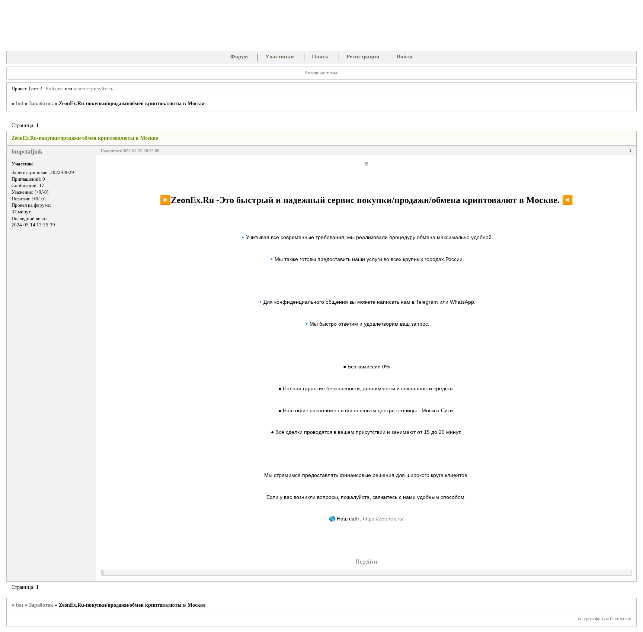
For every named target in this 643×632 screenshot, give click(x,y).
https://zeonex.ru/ (383, 519)
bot (19, 103)
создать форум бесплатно (604, 618)
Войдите (54, 88)
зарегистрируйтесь (93, 88)
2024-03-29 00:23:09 (140, 150)
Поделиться (111, 150)
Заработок (41, 103)
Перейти (366, 561)
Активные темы (320, 72)
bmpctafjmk (27, 151)
